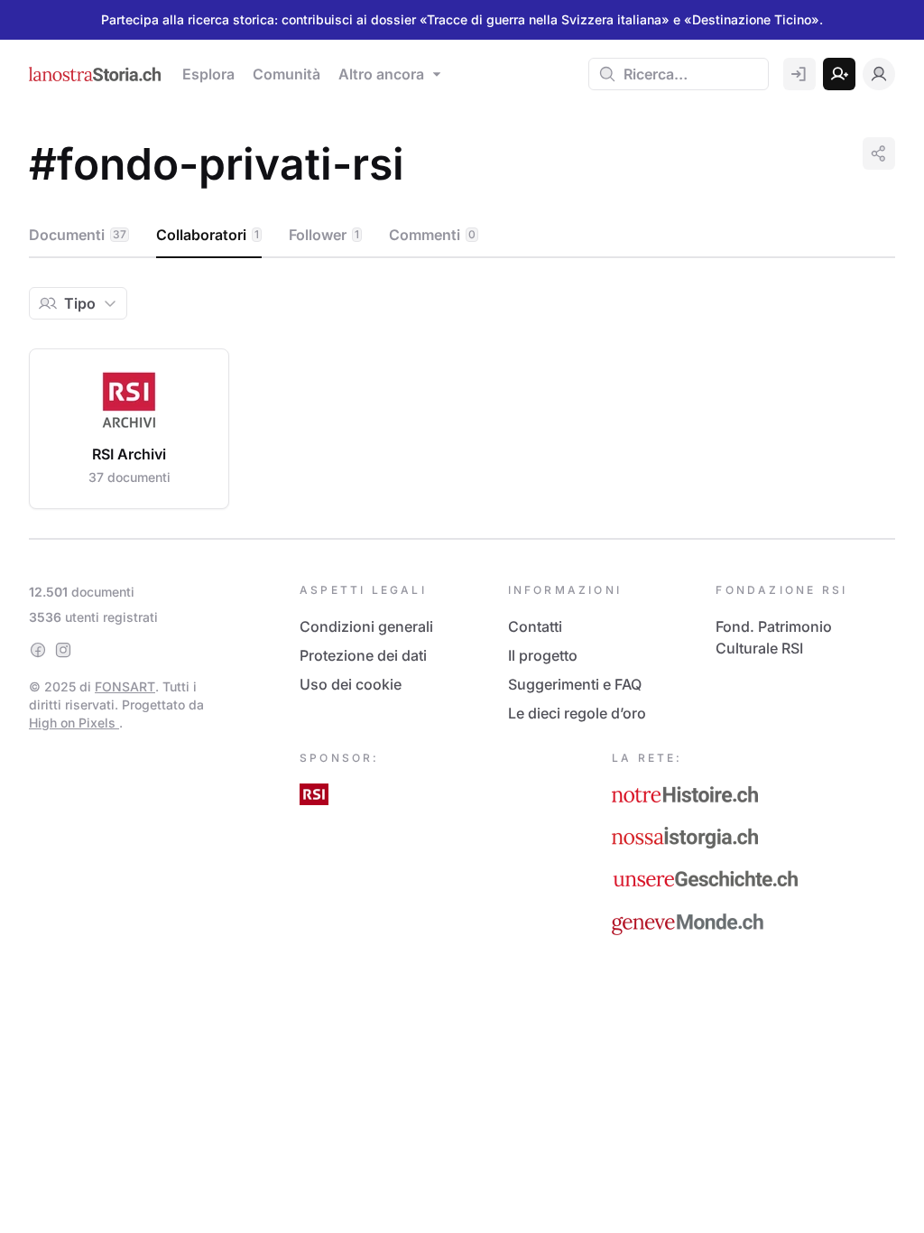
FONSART (125, 686)
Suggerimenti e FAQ (575, 684)
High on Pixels (74, 722)
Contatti (535, 626)
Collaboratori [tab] (207, 235)
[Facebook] (38, 650)
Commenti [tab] (432, 235)
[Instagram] (63, 650)
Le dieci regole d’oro (577, 713)
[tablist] (462, 235)
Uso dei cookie (351, 684)
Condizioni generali (366, 626)
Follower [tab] (324, 235)
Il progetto (543, 655)
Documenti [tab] (77, 235)
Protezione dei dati (363, 655)
